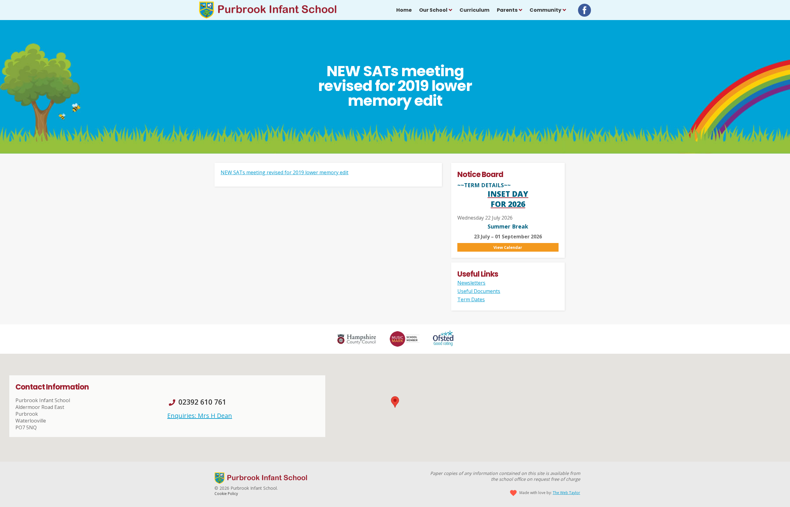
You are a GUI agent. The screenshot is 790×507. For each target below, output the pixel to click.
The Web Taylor (566, 492)
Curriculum (474, 10)
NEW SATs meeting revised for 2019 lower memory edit (284, 172)
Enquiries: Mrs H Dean (199, 415)
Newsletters (471, 282)
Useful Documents (478, 291)
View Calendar (507, 247)
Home (404, 10)
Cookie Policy (226, 493)
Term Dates (471, 299)
